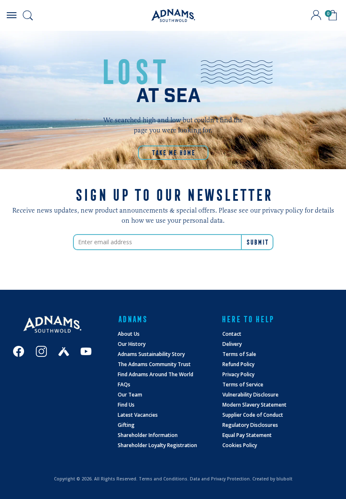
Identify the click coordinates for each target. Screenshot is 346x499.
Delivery (232, 344)
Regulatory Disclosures (250, 425)
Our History (132, 344)
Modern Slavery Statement (254, 404)
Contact (231, 333)
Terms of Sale (239, 354)
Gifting (126, 425)
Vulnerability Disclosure (250, 394)
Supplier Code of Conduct (252, 414)
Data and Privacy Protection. (220, 479)
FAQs (124, 384)
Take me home (173, 152)
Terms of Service (242, 384)
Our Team (130, 394)
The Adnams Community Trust (154, 364)
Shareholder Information (148, 435)
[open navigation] (11, 15)
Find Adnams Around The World (155, 374)
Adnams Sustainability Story (151, 354)
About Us (129, 333)
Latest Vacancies (138, 414)
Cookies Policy (239, 445)
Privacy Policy (238, 374)
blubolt (284, 479)
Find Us (126, 404)
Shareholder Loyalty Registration (157, 445)
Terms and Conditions (163, 479)
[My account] (316, 15)
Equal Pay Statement (247, 435)
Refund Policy (238, 364)
